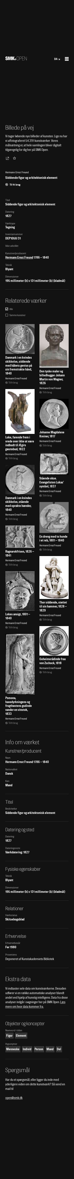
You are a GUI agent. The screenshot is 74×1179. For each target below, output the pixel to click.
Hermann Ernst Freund (19, 257)
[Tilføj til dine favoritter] (15, 158)
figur (9, 1035)
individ (27, 1049)
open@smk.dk (14, 1098)
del (59, 1049)
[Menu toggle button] (66, 59)
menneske (12, 1049)
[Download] (8, 158)
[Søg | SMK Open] (16, 59)
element (21, 1035)
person (39, 1049)
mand (50, 1049)
